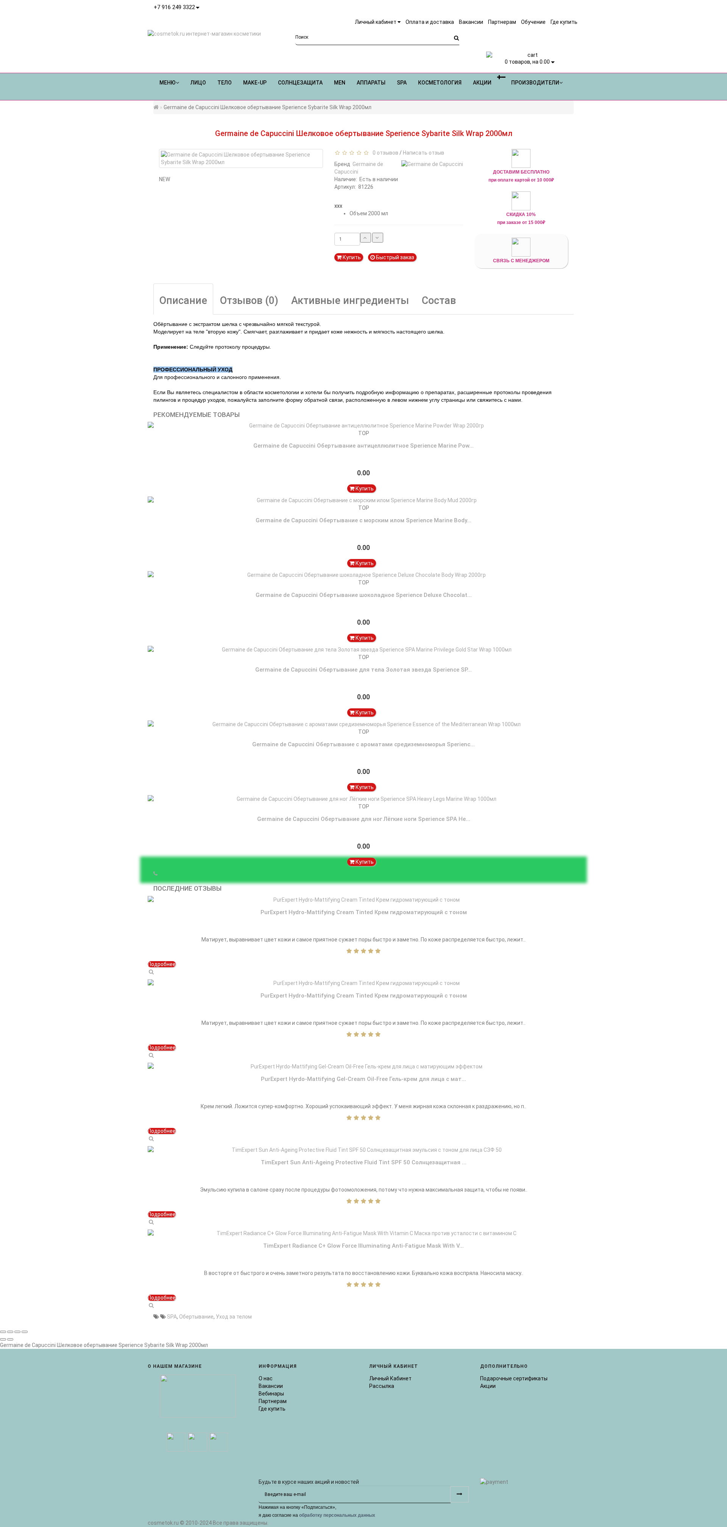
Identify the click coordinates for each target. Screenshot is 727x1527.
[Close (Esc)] (3, 1332)
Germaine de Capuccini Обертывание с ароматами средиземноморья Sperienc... (363, 744)
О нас (266, 1378)
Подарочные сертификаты (514, 1378)
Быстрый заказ (394, 257)
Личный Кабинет (390, 1378)
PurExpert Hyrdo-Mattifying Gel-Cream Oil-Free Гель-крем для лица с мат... (363, 1079)
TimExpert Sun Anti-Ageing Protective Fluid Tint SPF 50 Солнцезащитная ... (363, 1162)
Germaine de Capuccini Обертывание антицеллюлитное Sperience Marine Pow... (363, 445)
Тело (224, 83)
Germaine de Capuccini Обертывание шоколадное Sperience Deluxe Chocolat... (364, 595)
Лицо (198, 83)
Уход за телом (234, 1317)
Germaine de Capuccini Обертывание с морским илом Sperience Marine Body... (363, 520)
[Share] (10, 1332)
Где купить (272, 1409)
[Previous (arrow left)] (3, 1339)
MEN (339, 83)
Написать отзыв (423, 153)
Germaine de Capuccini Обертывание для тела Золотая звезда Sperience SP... (363, 669)
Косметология (440, 83)
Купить (351, 257)
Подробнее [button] (162, 964)
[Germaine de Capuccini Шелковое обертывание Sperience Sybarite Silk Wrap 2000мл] (241, 158)
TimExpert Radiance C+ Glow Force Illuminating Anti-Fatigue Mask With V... (363, 1245)
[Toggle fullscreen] (17, 1332)
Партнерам (273, 1401)
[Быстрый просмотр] (151, 972)
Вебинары (271, 1394)
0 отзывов (384, 153)
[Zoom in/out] (25, 1332)
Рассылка (381, 1386)
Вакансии (271, 1386)
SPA (402, 83)
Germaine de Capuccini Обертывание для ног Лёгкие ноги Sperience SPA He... (363, 819)
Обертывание (196, 1317)
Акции (488, 1386)
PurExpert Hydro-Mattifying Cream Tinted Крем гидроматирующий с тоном (364, 912)
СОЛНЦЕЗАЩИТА (300, 83)
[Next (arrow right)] (10, 1339)
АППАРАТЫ (371, 83)
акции (482, 83)
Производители (535, 83)
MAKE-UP (255, 83)
